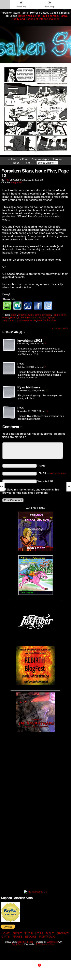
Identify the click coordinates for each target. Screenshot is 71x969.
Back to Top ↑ (48, 944)
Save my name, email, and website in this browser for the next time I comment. (30, 491)
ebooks (30, 936)
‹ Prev (24, 159)
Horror (13, 317)
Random (58, 159)
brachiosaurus (26, 314)
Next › (17, 162)
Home (5, 933)
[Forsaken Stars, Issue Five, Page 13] (35, 154)
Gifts (5, 936)
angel (14, 314)
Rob (7, 179)
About (17, 933)
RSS (38, 944)
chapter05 (16, 182)
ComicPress (17, 944)
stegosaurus (9, 320)
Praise (17, 936)
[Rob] (9, 368)
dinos (38, 314)
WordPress (52, 942)
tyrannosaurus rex (26, 320)
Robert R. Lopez (25, 942)
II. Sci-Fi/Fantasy (27, 317)
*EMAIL (51, 473)
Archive (62, 933)
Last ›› (28, 162)
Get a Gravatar (58, 473)
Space (51, 317)
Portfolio (47, 936)
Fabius (56, 314)
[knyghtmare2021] (9, 345)
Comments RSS (60, 328)
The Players (34, 933)
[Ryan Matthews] (9, 392)
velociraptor (43, 320)
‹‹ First (12, 159)
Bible (50, 933)
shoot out (42, 317)
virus (53, 320)
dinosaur (46, 314)
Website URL (45, 481)
